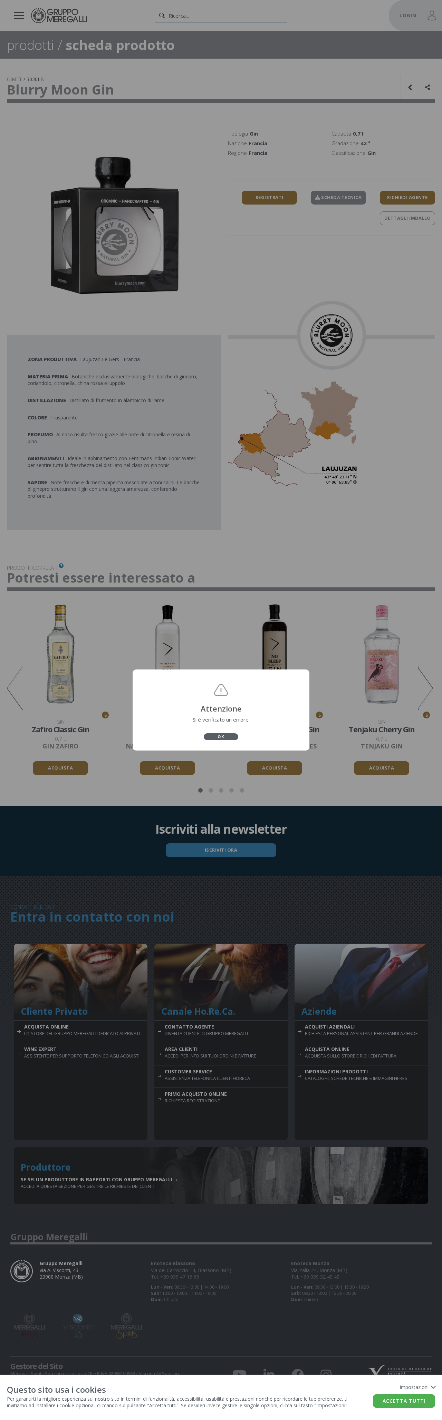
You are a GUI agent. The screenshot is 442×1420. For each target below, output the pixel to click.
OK (221, 736)
